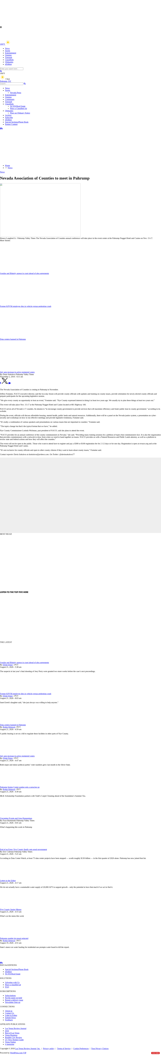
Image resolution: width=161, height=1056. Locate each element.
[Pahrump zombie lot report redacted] (13, 936)
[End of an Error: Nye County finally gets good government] (13, 847)
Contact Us (9, 1013)
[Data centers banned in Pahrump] (13, 723)
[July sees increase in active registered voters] (13, 754)
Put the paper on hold (13, 998)
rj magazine (9, 1044)
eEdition (8, 64)
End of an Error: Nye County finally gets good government (23, 849)
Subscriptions (10, 995)
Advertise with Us (12, 982)
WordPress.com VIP (18, 1053)
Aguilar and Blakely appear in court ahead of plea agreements (24, 662)
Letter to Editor (11, 1015)
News (7, 48)
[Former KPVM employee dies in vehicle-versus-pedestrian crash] (13, 691)
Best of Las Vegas (12, 1033)
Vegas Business (11, 1035)
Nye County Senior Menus (10, 909)
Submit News (10, 1018)
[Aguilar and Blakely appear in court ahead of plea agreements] (13, 660)
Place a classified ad (13, 985)
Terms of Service (64, 1048)
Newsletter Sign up (12, 1002)
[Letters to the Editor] (13, 878)
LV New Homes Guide (14, 1040)
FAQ (7, 987)
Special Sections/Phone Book (16, 122)
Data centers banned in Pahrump (13, 725)
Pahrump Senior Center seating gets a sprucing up (19, 787)
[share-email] (9, 383)
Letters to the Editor (8, 881)
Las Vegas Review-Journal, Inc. (27, 1048)
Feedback (9, 1020)
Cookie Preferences (81, 1048)
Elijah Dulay (8, 665)
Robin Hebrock (9, 727)
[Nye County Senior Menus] (13, 907)
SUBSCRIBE (155, 1053)
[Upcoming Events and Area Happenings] (13, 816)
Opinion (8, 55)
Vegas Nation (10, 1042)
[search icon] (1, 71)
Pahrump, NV (5, 81)
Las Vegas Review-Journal (15, 1028)
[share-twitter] (5, 383)
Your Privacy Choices (100, 1048)
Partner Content (11, 124)
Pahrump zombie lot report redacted (14, 938)
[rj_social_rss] (2, 128)
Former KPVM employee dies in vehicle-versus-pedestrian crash (25, 694)
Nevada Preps (15, 93)
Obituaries (9, 62)
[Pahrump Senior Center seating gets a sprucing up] (13, 785)
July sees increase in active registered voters (17, 756)
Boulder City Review (13, 1037)
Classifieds (9, 60)
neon (7, 1031)
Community (9, 99)
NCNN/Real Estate (17, 106)
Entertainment (10, 53)
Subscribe (9, 117)
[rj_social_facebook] (0, 128)
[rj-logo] (25, 39)
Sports (7, 51)
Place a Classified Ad (18, 108)
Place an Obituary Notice (20, 113)
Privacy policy (48, 1048)
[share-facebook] (0, 383)
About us (8, 1011)
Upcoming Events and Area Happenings (16, 818)
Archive (8, 115)
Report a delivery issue (14, 1000)
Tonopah (8, 57)
